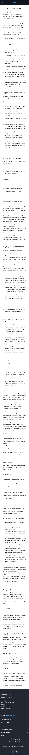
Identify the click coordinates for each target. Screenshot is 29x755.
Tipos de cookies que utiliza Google (12, 581)
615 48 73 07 (9, 715)
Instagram (9, 368)
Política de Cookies (19, 333)
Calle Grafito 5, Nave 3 (6, 694)
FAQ (2, 735)
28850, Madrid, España (7, 697)
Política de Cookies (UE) (14, 739)
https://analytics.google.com (18, 544)
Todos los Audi (5, 726)
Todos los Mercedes (6, 729)
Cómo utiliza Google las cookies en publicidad (14, 584)
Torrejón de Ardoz (5, 696)
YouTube (8, 366)
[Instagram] (16, 751)
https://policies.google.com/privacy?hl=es (14, 573)
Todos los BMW (5, 722)
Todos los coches (6, 719)
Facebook (9, 357)
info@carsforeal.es (6, 713)
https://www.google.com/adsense (13, 564)
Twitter (8, 360)
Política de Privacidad (14, 741)
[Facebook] (13, 751)
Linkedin (8, 363)
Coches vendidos (6, 732)
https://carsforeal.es (9, 18)
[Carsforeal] (14, 2)
